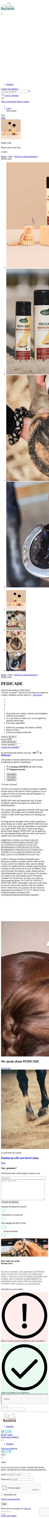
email (3, 1474)
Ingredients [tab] (11, 780)
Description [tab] (11, 774)
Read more (37, 695)
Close (8, 108)
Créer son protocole (9, 1448)
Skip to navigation (8, 101)
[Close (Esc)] (2, 1511)
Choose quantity (8, 744)
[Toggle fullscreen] (7, 1511)
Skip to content (23, 101)
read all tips (6, 1068)
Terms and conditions (10, 1437)
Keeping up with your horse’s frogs (20, 1157)
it (4, 118)
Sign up (27, 1508)
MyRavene (6, 755)
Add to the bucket (9, 742)
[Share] (5, 1511)
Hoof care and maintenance (26, 156)
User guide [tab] (11, 777)
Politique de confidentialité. (28, 1284)
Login (4, 1504)
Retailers (9, 84)
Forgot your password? (10, 1499)
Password (5, 1479)
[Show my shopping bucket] (2, 99)
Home (3, 156)
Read (3, 1163)
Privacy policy (7, 1435)
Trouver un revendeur (10, 747)
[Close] (2, 1440)
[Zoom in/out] (10, 1511)
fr (1, 118)
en (3, 116)
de (3, 118)
